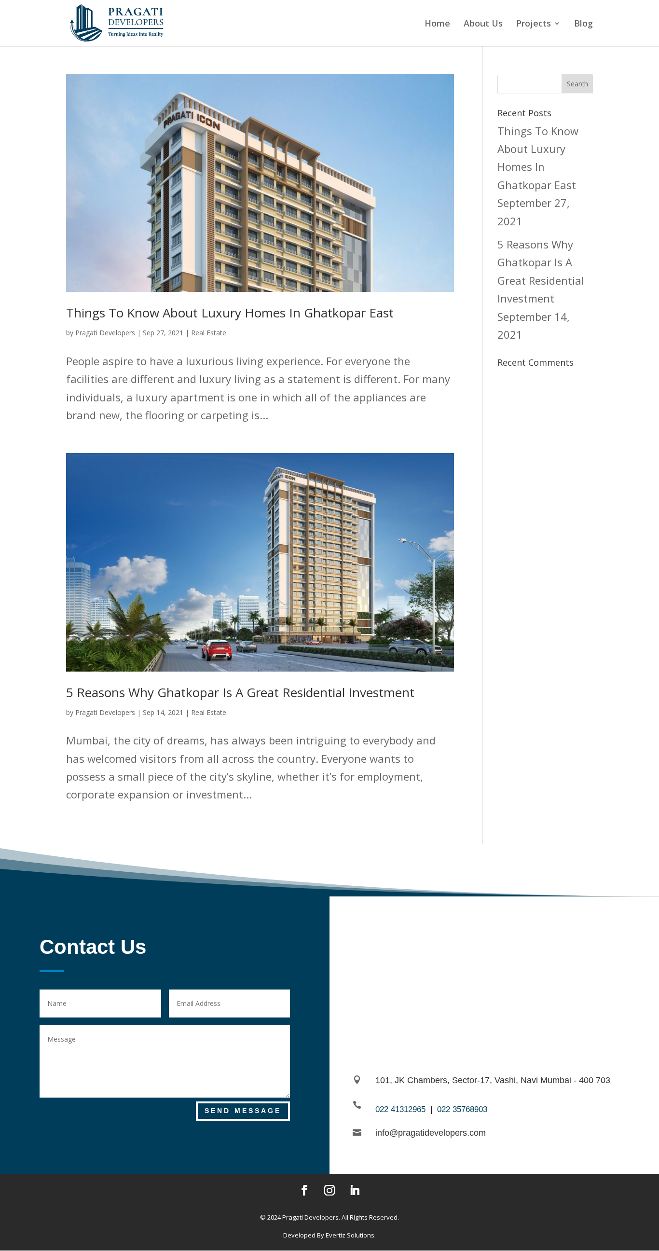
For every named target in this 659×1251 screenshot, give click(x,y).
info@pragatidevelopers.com (430, 1133)
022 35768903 (462, 1109)
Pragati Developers (105, 332)
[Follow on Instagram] (329, 1190)
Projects (533, 24)
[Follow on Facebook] (304, 1190)
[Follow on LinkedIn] (354, 1190)
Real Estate (208, 332)
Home (437, 24)
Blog (583, 24)
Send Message (243, 1110)
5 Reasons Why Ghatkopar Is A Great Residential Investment (240, 692)
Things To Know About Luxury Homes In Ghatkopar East (230, 312)
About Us (483, 24)
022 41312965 (400, 1109)
